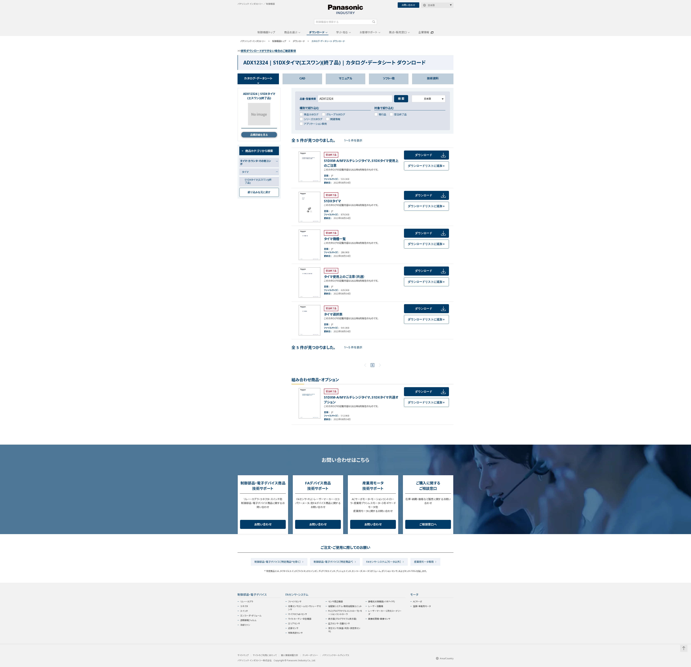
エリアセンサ (294, 623)
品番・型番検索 (308, 98)
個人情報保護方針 (289, 655)
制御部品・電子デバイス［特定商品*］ (333, 561)
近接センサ (293, 628)
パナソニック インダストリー (253, 41)
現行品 (382, 114)
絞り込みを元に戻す (259, 192)
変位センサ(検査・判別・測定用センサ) (344, 630)
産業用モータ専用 (424, 561)
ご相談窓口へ (428, 524)
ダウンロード (316, 32)
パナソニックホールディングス (335, 655)
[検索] (374, 21)
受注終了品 (400, 114)
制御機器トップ (266, 32)
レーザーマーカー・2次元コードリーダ (384, 612)
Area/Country (446, 658)
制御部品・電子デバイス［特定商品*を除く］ (277, 561)
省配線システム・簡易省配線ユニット (345, 606)
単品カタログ (311, 114)
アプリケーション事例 (315, 124)
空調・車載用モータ (422, 606)
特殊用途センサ (295, 632)
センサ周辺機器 (335, 601)
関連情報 (335, 119)
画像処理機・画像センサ (379, 618)
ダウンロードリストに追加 (426, 165)
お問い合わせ (408, 5)
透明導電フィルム (248, 620)
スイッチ (244, 610)
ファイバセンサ (294, 601)
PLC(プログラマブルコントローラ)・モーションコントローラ (345, 612)
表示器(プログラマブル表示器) (342, 618)
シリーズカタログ (313, 119)
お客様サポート (368, 32)
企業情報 (423, 32)
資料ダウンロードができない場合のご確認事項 (268, 51)
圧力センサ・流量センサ (339, 623)
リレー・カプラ (246, 601)
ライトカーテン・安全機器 (299, 618)
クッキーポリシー (310, 655)
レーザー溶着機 (375, 606)
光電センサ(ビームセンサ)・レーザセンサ (304, 608)
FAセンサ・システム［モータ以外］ (383, 561)
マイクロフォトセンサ (297, 614)
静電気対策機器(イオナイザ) (381, 601)
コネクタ (244, 606)
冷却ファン (245, 624)
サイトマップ (243, 655)
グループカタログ (335, 114)
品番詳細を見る (259, 134)
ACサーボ (417, 601)
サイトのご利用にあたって (265, 655)
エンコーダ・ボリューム (250, 615)
